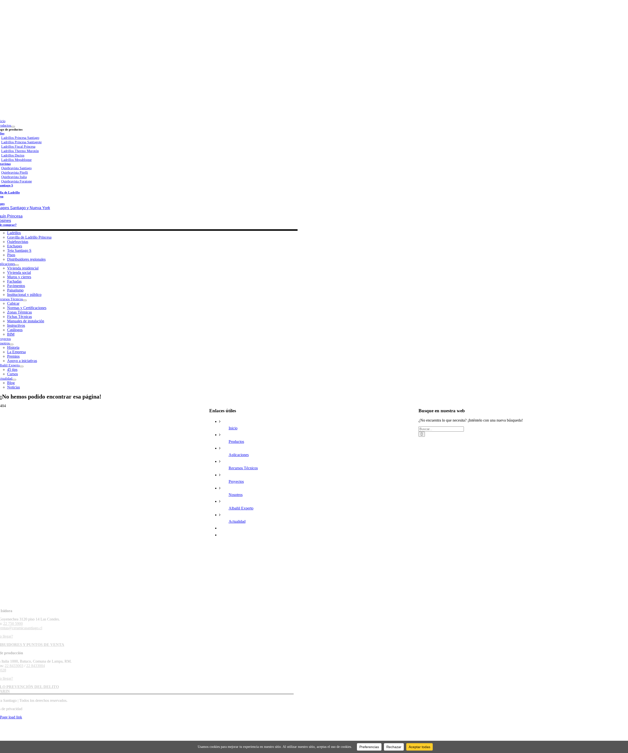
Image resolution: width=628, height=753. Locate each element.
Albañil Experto (241, 508)
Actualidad (237, 521)
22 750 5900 (13, 623)
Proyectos (236, 481)
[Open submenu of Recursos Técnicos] (25, 300)
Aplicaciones (239, 455)
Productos (236, 441)
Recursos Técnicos (243, 468)
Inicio (233, 428)
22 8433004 (35, 666)
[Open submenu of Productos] (13, 126)
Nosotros (236, 495)
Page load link (11, 717)
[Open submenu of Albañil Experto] (22, 366)
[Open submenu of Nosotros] (11, 344)
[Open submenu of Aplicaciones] (17, 265)
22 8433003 (14, 666)
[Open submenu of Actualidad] (14, 379)
